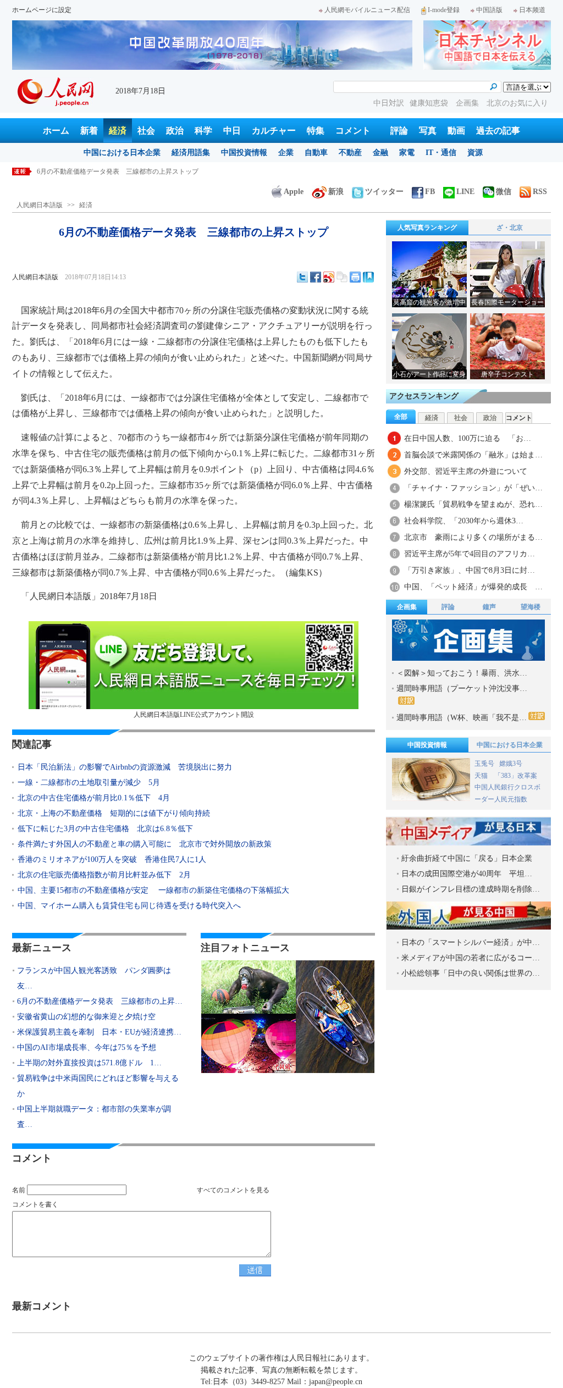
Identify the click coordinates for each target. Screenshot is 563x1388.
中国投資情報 (244, 152)
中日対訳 (388, 103)
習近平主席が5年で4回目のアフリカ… (469, 554)
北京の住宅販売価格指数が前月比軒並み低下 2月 (104, 875)
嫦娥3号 (510, 763)
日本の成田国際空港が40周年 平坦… (466, 874)
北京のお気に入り (517, 103)
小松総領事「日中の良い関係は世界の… (470, 973)
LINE (465, 191)
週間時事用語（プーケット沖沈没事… (461, 688)
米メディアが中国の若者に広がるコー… (470, 958)
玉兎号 (484, 763)
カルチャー (274, 130)
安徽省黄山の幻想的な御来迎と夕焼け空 (86, 1017)
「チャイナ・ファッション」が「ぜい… (473, 488)
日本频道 (532, 10)
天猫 (481, 775)
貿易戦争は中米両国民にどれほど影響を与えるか (98, 1086)
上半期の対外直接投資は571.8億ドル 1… (89, 1063)
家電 (407, 152)
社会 (146, 130)
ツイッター (384, 191)
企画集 (468, 103)
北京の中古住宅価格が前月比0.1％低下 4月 (94, 798)
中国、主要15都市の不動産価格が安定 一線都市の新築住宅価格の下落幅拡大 (153, 890)
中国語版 (489, 10)
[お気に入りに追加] (368, 277)
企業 (286, 152)
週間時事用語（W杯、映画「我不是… (461, 718)
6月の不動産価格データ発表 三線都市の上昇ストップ (117, 171)
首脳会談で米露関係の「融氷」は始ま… (473, 455)
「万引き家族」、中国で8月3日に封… (469, 570)
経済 (117, 130)
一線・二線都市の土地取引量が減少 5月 (89, 782)
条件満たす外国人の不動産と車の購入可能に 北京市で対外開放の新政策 (145, 844)
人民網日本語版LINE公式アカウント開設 (194, 714)
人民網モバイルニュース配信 (367, 10)
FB (430, 191)
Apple (293, 191)
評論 (399, 130)
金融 (380, 152)
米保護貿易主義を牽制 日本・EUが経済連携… (99, 1032)
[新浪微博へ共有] (328, 277)
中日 (232, 130)
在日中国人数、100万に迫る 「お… (467, 438)
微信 (503, 191)
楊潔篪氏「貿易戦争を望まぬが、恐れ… (473, 504)
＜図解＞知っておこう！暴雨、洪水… (461, 673)
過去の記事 (498, 130)
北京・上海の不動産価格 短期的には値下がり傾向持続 (114, 813)
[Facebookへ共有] (315, 277)
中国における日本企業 (122, 152)
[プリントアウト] (355, 277)
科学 (203, 130)
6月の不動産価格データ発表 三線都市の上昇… (100, 1001)
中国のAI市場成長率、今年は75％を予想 (86, 1047)
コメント (353, 130)
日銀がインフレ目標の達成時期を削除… (470, 889)
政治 (175, 130)
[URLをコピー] (341, 277)
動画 (456, 130)
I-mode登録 (444, 10)
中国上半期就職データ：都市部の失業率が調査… (94, 1117)
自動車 (316, 152)
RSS (540, 191)
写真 (428, 130)
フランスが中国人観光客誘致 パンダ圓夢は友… (94, 978)
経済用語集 (191, 152)
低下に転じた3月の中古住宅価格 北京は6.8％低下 (105, 829)
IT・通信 (441, 152)
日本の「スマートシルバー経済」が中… (470, 942)
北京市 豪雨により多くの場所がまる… (473, 537)
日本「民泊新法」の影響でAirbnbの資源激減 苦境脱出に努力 (125, 767)
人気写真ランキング (427, 227)
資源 (475, 152)
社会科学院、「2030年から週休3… (463, 521)
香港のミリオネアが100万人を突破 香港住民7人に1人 (112, 859)
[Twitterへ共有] (302, 277)
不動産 (350, 152)
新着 (89, 130)
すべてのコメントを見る (233, 1190)
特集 (315, 130)
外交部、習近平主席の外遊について (465, 471)
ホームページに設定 (41, 10)
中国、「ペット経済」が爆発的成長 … (473, 587)
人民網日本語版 (39, 205)
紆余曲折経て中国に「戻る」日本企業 (466, 858)
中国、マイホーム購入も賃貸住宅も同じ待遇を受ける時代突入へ (129, 906)
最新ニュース (41, 947)
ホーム (56, 130)
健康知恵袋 (430, 103)
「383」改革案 (515, 775)
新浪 (336, 191)
